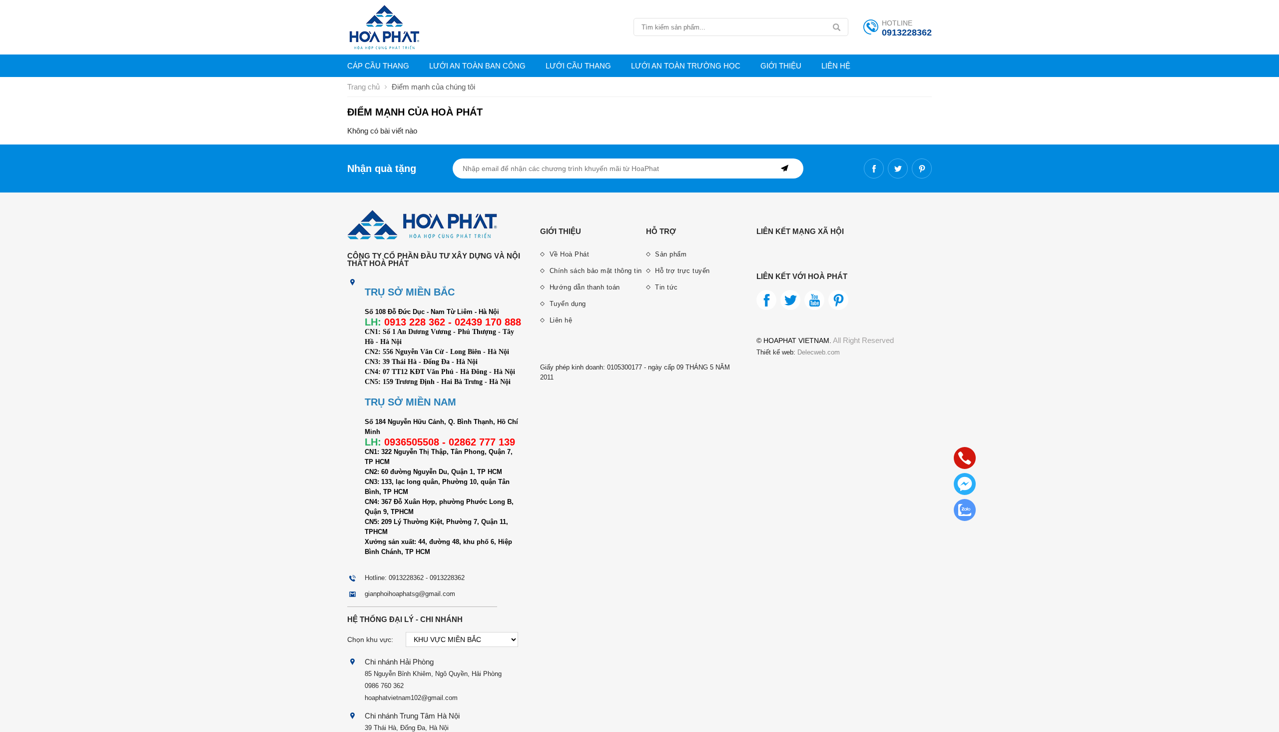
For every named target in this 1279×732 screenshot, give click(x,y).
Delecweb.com (817, 352)
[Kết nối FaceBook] (766, 300)
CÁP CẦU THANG (378, 66)
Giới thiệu (780, 66)
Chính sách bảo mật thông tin (594, 270)
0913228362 (907, 33)
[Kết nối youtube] (814, 300)
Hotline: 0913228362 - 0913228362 (415, 578)
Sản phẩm (670, 254)
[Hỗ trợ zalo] (965, 510)
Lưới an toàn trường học (685, 66)
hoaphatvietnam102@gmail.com (411, 698)
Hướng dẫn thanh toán (583, 287)
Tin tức (665, 287)
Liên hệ (835, 66)
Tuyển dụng (566, 304)
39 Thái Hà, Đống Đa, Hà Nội (407, 728)
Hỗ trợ (661, 231)
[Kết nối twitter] (898, 168)
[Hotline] (965, 458)
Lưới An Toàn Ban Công (477, 66)
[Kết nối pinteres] (922, 168)
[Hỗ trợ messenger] (965, 484)
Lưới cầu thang (578, 66)
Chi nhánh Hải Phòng (399, 662)
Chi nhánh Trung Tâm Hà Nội (412, 716)
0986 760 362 (384, 686)
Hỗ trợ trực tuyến (681, 270)
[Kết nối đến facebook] (874, 168)
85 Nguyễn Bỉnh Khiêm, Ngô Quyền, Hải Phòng (433, 674)
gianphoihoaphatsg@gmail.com (410, 594)
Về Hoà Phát (568, 254)
